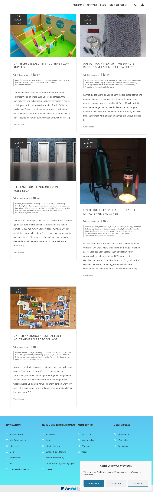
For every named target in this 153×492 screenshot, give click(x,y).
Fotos (69, 352)
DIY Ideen (40, 80)
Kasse (84, 451)
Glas (87, 231)
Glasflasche (94, 231)
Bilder (24, 352)
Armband (89, 80)
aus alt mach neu (101, 80)
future (52, 203)
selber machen (36, 359)
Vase (127, 233)
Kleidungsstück (91, 85)
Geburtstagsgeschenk (103, 82)
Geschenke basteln (121, 82)
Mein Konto (87, 434)
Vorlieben (138, 483)
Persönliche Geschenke (124, 85)
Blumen (95, 226)
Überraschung (51, 82)
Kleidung (133, 82)
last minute (103, 85)
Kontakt (92, 4)
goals (54, 80)
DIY (38, 75)
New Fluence (123, 434)
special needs (28, 210)
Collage (31, 352)
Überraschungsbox (23, 85)
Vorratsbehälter (91, 235)
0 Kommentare (23, 75)
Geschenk (47, 206)
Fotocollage (61, 352)
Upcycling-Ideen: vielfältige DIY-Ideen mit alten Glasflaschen (110, 211)
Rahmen (18, 359)
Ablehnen (116, 483)
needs (41, 208)
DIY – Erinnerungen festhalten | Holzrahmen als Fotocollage (37, 337)
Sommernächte (104, 233)
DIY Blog (32, 80)
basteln (25, 80)
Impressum (51, 434)
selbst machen (109, 87)
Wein (101, 235)
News (39, 198)
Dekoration (119, 226)
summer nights (117, 233)
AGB (48, 440)
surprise (40, 82)
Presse (49, 469)
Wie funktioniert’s (18, 440)
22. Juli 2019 (18, 290)
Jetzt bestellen (118, 4)
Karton (60, 80)
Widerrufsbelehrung (55, 457)
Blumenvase (104, 226)
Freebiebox (123, 446)
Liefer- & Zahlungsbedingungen (60, 463)
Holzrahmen (25, 357)
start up (33, 82)
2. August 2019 (88, 143)
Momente (45, 357)
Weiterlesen (19, 124)
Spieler (26, 82)
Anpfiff (18, 80)
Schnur (26, 359)
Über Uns (78, 4)
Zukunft (35, 212)
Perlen (111, 85)
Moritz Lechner (31, 208)
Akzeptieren (94, 483)
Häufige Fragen (53, 446)
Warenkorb (87, 446)
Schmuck (98, 87)
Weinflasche (109, 235)
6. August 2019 (18, 143)
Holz (17, 357)
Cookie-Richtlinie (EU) (19, 469)
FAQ (11, 463)
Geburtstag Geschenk (94, 229)
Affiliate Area (16, 457)
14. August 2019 (88, 20)
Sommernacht (91, 233)
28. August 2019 (18, 20)
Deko (112, 226)
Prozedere (89, 87)
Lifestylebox (123, 440)
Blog (103, 4)
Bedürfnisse (27, 203)
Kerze (102, 231)
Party (118, 231)
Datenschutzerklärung (56, 451)
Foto (53, 352)
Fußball (48, 80)
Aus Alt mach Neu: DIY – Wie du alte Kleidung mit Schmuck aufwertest (108, 65)
